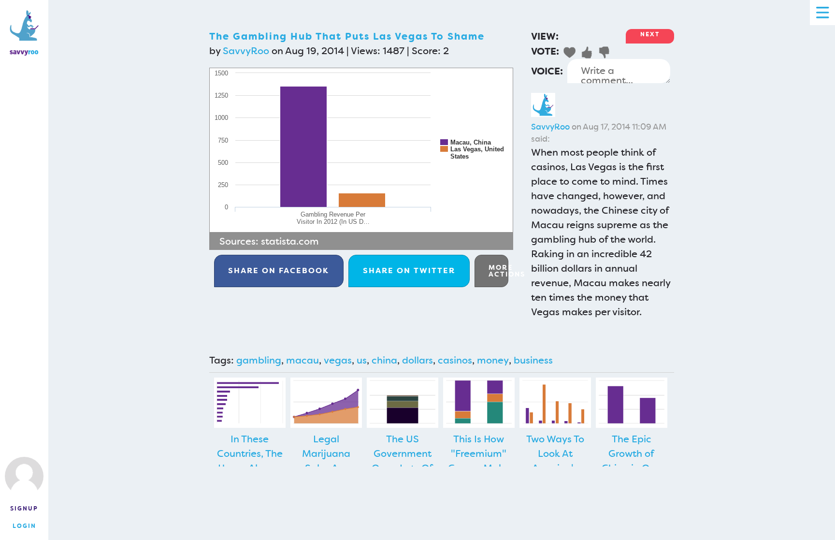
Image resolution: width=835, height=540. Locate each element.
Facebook (278, 270)
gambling (258, 360)
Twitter (409, 270)
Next (650, 34)
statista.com (290, 241)
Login (24, 526)
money (493, 360)
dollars (417, 360)
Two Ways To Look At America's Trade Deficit (555, 461)
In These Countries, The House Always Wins (250, 461)
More (498, 270)
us (362, 360)
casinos (455, 360)
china (384, 360)
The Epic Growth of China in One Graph (631, 461)
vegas (338, 360)
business (533, 360)
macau (302, 360)
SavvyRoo (246, 50)
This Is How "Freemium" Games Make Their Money (478, 461)
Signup (24, 508)
